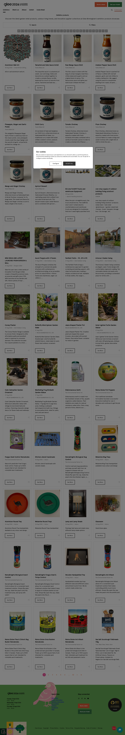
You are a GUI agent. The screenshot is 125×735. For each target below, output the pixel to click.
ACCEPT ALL (69, 163)
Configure (56, 163)
